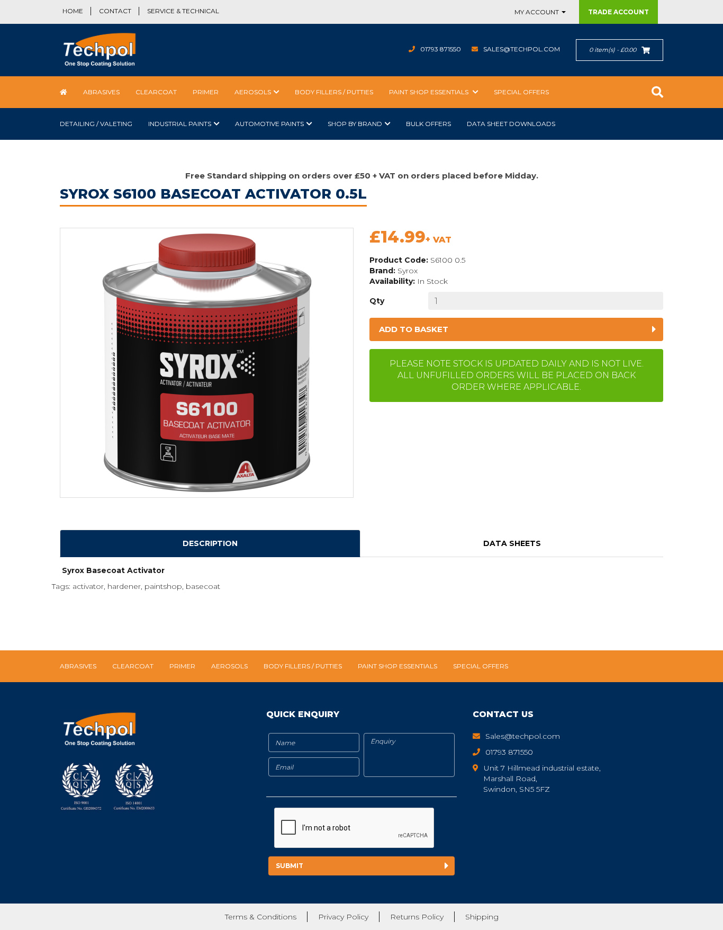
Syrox (407, 270)
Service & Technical (183, 11)
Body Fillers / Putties (334, 92)
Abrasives (101, 92)
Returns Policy (417, 917)
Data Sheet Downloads (511, 124)
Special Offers (521, 92)
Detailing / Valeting (96, 124)
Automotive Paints (269, 124)
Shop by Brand (355, 124)
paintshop (163, 586)
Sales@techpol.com (521, 49)
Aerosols (252, 92)
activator (88, 586)
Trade (618, 12)
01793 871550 (440, 49)
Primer (206, 92)
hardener (124, 586)
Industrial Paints (179, 124)
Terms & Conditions (260, 917)
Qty (376, 301)
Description (210, 543)
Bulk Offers (428, 124)
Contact (115, 11)
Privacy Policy (343, 917)
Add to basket (413, 329)
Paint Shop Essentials (429, 92)
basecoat (203, 586)
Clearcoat (156, 92)
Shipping (482, 917)
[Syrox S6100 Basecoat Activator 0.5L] (207, 363)
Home (72, 11)
